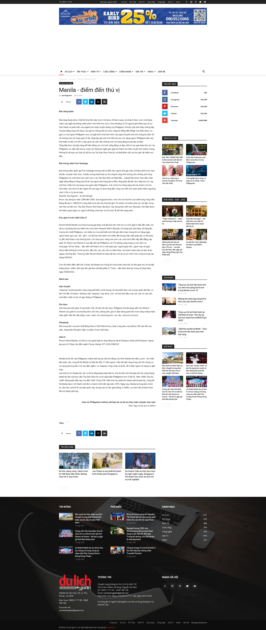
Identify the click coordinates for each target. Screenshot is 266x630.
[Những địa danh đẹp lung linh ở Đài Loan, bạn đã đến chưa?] (169, 301)
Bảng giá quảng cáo (199, 622)
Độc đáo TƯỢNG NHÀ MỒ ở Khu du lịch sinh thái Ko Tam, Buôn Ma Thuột (172, 159)
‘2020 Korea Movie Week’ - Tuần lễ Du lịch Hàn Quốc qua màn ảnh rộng (192, 332)
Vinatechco (111, 627)
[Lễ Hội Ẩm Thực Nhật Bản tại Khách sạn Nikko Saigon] (196, 234)
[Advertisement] (133, 47)
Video (178, 2)
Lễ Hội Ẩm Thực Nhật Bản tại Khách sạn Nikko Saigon (196, 244)
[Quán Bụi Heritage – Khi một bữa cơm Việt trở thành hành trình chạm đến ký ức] (196, 211)
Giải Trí (170, 2)
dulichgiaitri (67, 95)
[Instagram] (191, 2)
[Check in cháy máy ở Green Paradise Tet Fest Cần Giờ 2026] (172, 170)
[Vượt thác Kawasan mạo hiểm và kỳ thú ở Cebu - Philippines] (196, 149)
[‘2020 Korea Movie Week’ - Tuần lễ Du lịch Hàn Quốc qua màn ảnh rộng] (169, 331)
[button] (203, 72)
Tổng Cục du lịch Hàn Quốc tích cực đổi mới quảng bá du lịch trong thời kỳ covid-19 (192, 287)
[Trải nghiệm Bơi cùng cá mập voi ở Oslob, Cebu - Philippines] (196, 170)
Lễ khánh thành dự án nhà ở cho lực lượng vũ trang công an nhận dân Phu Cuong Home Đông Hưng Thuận (196, 394)
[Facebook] (187, 2)
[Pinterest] (196, 2)
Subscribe (202, 120)
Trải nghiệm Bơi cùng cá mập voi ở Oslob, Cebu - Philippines (196, 180)
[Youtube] (205, 2)
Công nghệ (161, 2)
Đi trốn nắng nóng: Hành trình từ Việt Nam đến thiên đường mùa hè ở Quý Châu (73, 474)
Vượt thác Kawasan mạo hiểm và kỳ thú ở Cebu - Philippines (196, 159)
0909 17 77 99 (67, 2)
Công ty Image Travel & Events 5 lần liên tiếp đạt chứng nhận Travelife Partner (141, 550)
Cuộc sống (151, 2)
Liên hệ (161, 71)
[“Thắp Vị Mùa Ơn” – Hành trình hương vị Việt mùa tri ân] (172, 211)
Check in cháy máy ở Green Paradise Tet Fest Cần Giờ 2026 (172, 180)
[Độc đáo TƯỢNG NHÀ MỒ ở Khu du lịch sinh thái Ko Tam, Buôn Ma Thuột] (172, 149)
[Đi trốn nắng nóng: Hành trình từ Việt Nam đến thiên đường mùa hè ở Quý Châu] (74, 461)
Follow (203, 100)
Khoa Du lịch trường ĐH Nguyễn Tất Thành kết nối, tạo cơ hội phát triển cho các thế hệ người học (141, 517)
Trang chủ (63, 79)
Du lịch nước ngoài (66, 83)
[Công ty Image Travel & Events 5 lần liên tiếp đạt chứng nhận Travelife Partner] (117, 550)
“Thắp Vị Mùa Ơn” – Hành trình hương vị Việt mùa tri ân (172, 221)
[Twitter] (200, 2)
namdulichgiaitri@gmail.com (71, 610)
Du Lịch (124, 2)
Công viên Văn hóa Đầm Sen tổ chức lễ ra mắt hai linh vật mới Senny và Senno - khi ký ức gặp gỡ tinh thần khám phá (172, 394)
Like (205, 93)
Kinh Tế (141, 2)
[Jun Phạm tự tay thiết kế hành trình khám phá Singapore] (107, 461)
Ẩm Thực (133, 2)
